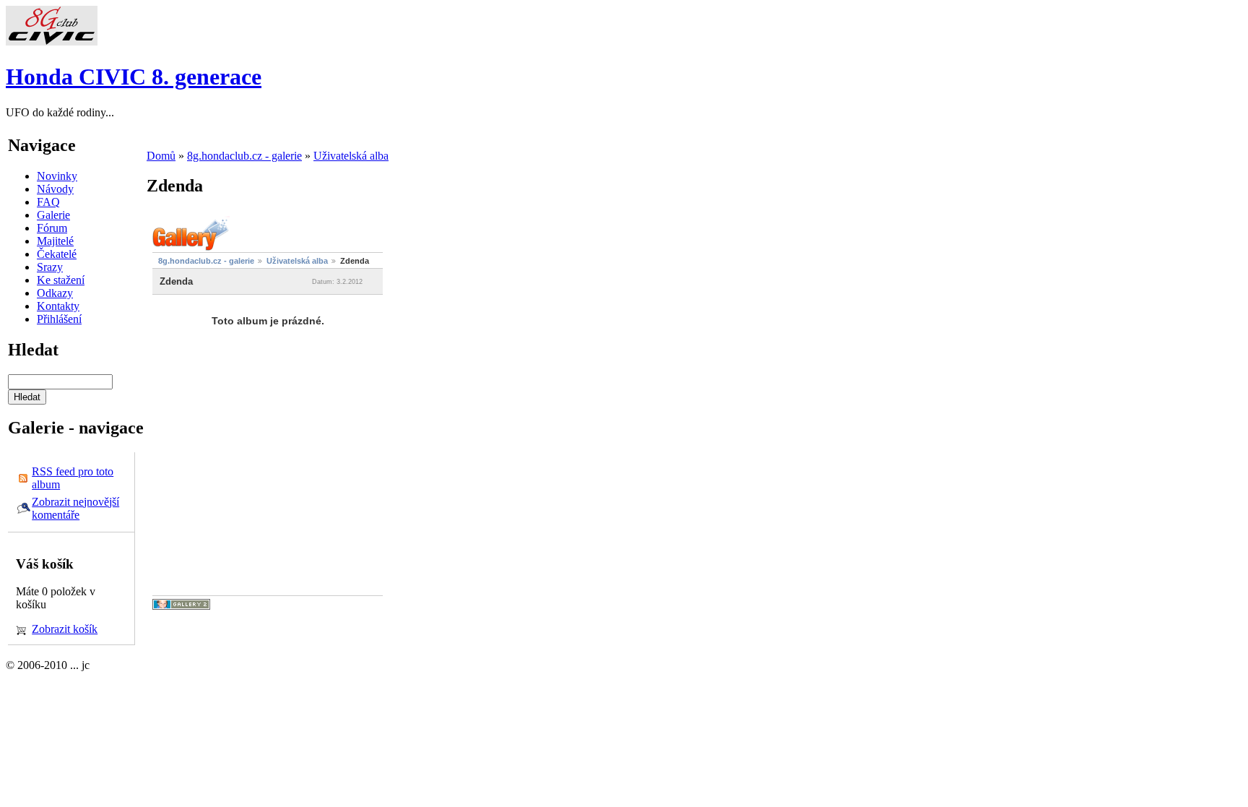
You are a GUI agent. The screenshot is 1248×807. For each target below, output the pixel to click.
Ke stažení (60, 280)
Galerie (53, 215)
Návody (55, 189)
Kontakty (58, 306)
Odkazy (55, 293)
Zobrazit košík (65, 629)
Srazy (50, 267)
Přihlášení (59, 319)
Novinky (57, 176)
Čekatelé (57, 254)
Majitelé (55, 241)
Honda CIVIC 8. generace (133, 77)
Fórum (52, 228)
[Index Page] (52, 41)
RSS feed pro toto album (72, 478)
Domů (161, 156)
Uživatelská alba (351, 156)
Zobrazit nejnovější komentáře (75, 508)
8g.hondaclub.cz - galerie (244, 156)
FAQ (48, 202)
